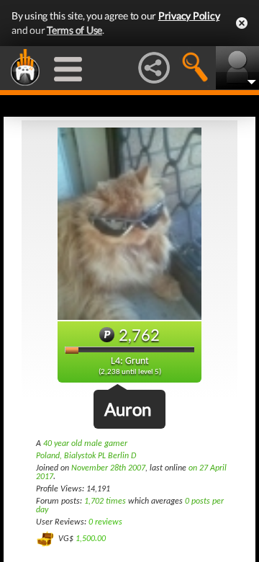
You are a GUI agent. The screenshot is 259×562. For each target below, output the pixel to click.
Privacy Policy (189, 15)
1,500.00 (91, 538)
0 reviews (105, 522)
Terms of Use (74, 30)
